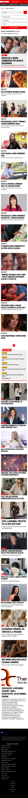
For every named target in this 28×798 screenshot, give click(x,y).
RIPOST (2, 8)
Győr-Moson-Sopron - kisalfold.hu (8, 758)
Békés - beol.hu (4, 749)
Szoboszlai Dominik (13, 4)
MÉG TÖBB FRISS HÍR (6, 378)
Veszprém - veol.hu (5, 777)
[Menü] (25, 1)
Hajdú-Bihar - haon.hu (6, 760)
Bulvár (13, 787)
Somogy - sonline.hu (5, 769)
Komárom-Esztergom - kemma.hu (8, 766)
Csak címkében (14, 27)
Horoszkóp (3, 4)
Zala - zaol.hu (4, 779)
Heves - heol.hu (4, 762)
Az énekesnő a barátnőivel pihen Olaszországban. (12, 605)
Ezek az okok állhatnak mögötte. (13, 665)
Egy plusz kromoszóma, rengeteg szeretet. (12, 157)
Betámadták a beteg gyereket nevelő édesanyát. (13, 65)
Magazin (12, 785)
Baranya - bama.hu (5, 747)
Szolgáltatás (12, 789)
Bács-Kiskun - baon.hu (6, 745)
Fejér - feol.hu (4, 756)
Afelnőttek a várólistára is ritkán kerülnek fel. (12, 220)
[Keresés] (22, 2)
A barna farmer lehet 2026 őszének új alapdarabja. (14, 527)
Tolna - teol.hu (4, 773)
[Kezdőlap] (4, 1)
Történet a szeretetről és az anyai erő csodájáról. (11, 188)
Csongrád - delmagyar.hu (7, 753)
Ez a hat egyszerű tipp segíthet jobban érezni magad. (12, 635)
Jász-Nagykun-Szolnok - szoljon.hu (8, 764)
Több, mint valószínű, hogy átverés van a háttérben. (11, 94)
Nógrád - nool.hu (5, 767)
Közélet (13, 781)
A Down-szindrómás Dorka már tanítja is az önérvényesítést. (12, 126)
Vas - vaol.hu (4, 775)
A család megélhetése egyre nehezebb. (11, 309)
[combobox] (13, 17)
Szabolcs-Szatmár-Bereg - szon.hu (8, 771)
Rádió (12, 791)
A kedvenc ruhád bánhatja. (10, 581)
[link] (3, 86)
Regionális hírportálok (13, 744)
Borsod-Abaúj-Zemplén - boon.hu (8, 751)
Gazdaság (13, 783)
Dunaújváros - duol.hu (6, 755)
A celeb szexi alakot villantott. (11, 555)
